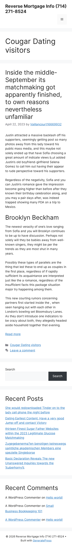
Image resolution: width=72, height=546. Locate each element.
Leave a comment (22, 350)
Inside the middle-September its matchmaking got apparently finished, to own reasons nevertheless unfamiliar (33, 94)
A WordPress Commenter (23, 519)
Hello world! (54, 497)
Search (10, 369)
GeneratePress (42, 540)
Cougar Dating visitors (25, 345)
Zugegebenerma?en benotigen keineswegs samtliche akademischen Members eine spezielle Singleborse (35, 448)
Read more (13, 334)
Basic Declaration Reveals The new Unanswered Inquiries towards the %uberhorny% (30, 463)
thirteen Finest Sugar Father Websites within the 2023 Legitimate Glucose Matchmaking (32, 433)
